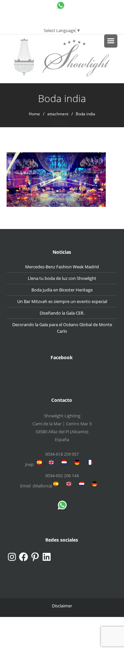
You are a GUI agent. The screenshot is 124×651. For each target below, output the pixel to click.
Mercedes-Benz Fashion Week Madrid (62, 267)
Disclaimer (62, 606)
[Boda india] (56, 179)
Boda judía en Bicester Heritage (62, 290)
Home (34, 114)
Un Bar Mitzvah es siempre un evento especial (62, 301)
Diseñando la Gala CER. (62, 313)
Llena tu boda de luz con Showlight (62, 278)
